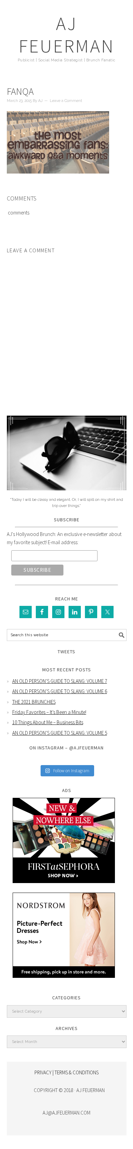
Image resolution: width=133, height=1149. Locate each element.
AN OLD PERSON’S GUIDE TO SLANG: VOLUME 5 (59, 733)
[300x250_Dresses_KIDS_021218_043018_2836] (64, 983)
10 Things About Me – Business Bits (47, 722)
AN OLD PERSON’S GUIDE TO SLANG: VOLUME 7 (59, 681)
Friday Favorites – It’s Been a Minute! (49, 712)
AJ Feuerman (67, 35)
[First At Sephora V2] (64, 888)
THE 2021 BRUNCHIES (34, 702)
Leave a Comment (66, 101)
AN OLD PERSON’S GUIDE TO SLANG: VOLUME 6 (59, 691)
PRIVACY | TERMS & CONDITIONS (66, 1072)
